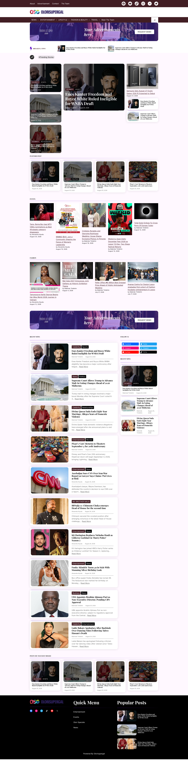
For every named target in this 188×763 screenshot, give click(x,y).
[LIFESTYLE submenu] (68, 19)
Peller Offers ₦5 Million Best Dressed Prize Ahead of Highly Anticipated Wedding (110, 285)
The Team (65, 4)
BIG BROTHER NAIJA (81, 501)
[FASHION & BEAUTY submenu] (89, 19)
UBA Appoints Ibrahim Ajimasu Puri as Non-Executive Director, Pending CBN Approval (91, 600)
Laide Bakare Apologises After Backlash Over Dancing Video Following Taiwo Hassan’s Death (91, 630)
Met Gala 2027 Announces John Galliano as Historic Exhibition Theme (75, 283)
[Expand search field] (154, 20)
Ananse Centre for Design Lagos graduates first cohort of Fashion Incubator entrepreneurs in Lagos (141, 287)
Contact (55, 4)
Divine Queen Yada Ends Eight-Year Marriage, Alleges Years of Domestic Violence (87, 48)
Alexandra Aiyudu (77, 482)
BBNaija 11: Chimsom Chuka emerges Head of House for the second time (90, 506)
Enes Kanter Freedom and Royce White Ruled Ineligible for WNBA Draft (44, 86)
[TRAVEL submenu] (99, 19)
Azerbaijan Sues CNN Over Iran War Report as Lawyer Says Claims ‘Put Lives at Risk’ (92, 476)
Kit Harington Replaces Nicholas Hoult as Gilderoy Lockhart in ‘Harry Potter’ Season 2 (92, 538)
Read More (83, 367)
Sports (43, 82)
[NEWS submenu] (38, 19)
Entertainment (136, 179)
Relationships (46, 141)
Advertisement (43, 4)
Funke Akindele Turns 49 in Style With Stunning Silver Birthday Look (91, 568)
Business (76, 593)
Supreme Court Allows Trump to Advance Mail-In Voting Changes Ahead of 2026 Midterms (44, 116)
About (32, 4)
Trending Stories (47, 57)
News (34, 111)
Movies (146, 179)
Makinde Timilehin (70, 108)
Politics (41, 111)
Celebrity (35, 82)
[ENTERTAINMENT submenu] (56, 19)
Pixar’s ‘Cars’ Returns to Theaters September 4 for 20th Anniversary (137, 48)
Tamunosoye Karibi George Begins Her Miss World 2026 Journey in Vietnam (44, 297)
